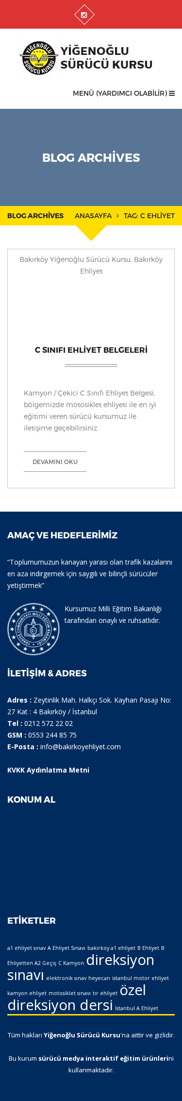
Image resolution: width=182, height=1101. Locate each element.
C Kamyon (71, 963)
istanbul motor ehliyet (140, 978)
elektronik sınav (66, 978)
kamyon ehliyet (27, 993)
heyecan (99, 978)
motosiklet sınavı (70, 993)
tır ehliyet (105, 993)
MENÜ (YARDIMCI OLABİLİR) (121, 93)
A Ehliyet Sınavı (66, 948)
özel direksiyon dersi (76, 997)
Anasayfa (93, 215)
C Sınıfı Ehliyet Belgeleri (91, 349)
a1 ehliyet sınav (26, 948)
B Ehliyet (148, 948)
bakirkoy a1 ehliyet (111, 948)
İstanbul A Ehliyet (136, 1008)
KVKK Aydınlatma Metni (48, 769)
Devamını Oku (55, 461)
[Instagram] (84, 14)
